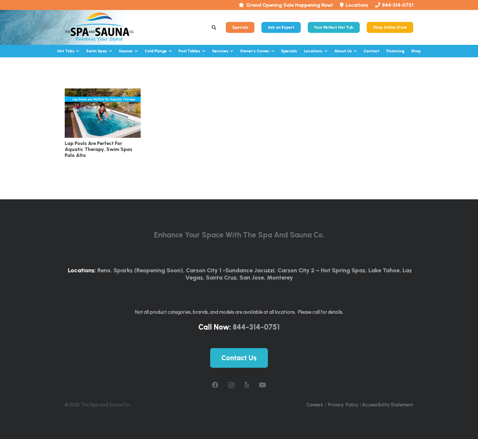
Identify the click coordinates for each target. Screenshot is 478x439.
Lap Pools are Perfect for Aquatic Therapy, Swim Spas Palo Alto (98, 149)
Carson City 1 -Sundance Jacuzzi (230, 270)
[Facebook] (215, 385)
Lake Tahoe (384, 270)
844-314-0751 (256, 327)
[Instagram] (231, 385)
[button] (214, 27)
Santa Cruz (221, 277)
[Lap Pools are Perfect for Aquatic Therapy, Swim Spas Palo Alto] (103, 113)
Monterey (280, 277)
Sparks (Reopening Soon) (148, 270)
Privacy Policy (343, 404)
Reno (104, 270)
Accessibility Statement (387, 404)
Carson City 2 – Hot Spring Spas (321, 270)
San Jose (251, 277)
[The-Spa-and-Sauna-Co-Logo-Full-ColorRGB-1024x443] (99, 27)
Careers (314, 404)
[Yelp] (246, 385)
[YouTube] (262, 385)
